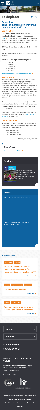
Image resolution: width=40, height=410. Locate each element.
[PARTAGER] (35, 17)
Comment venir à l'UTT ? (12, 151)
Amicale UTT (9, 262)
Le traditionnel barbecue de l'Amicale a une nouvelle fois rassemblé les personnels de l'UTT (20, 271)
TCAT (4, 38)
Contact (20, 406)
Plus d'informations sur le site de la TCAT (16, 74)
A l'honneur (16, 302)
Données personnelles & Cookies (20, 399)
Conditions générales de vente (15, 403)
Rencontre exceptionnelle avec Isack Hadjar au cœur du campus (19, 310)
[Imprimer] (32, 17)
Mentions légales (30, 395)
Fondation (28, 285)
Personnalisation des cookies (13, 395)
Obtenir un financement (19, 291)
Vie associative (17, 285)
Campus (17, 262)
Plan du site (31, 403)
